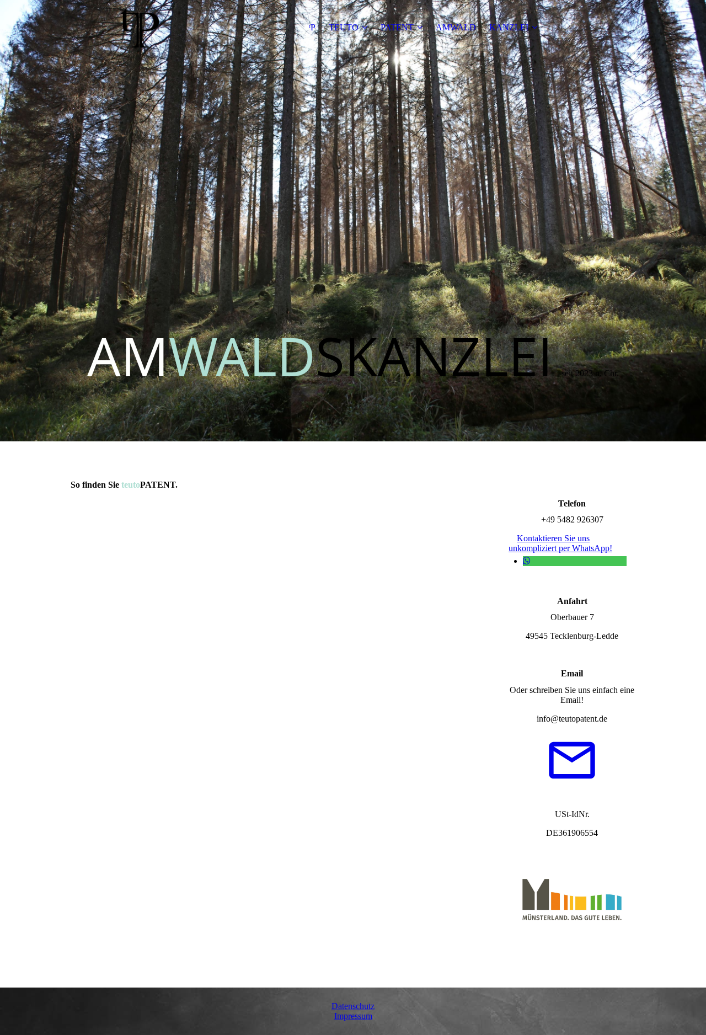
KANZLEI (508, 27)
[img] (139, 27)
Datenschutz (353, 1006)
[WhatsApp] (527, 560)
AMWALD (456, 27)
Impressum (353, 1016)
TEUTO (344, 27)
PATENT (397, 27)
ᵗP (312, 27)
